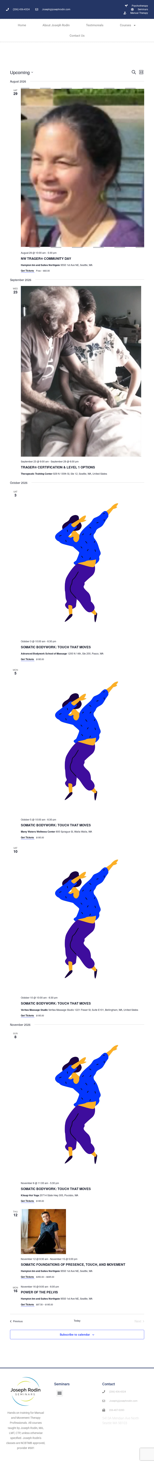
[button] (59, 1393)
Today (77, 1320)
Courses (125, 25)
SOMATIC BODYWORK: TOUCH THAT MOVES (56, 647)
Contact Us (77, 35)
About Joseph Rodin (56, 25)
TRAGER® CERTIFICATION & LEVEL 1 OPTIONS (58, 467)
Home (22, 25)
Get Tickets (27, 270)
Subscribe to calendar (75, 1334)
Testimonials (94, 25)
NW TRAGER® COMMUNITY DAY (46, 258)
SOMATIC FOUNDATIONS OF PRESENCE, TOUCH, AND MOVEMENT (73, 1264)
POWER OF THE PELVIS (39, 1292)
